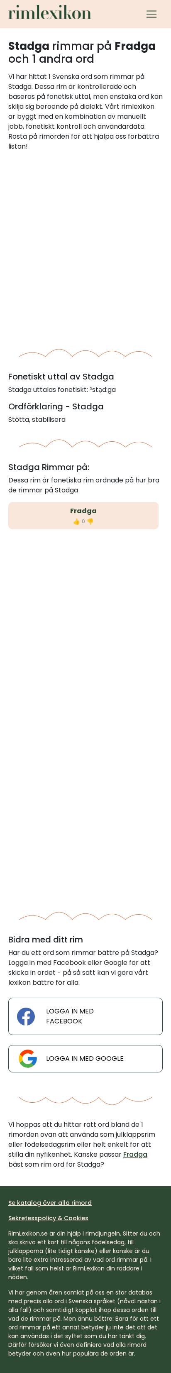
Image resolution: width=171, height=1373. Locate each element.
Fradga (83, 511)
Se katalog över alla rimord (50, 1203)
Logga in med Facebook (70, 1016)
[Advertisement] (85, 247)
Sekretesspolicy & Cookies (48, 1218)
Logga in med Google (85, 1058)
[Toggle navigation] (151, 14)
